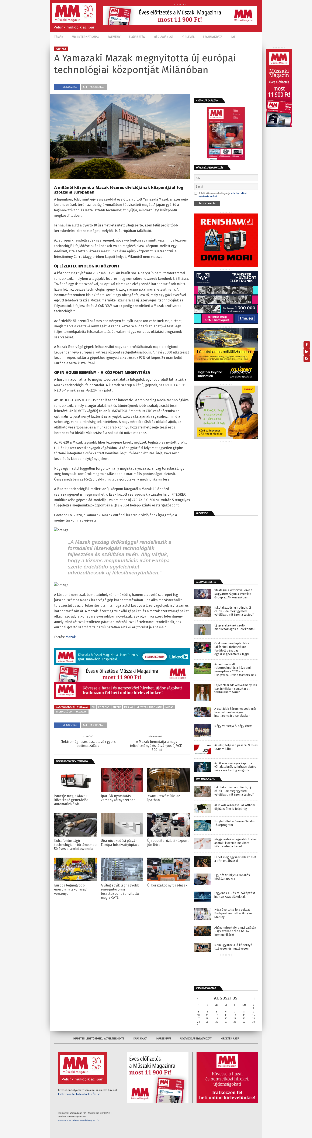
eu (93, 707)
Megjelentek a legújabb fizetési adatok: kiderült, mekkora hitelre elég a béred (235, 843)
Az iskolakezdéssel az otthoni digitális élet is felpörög (234, 807)
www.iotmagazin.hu (89, 1120)
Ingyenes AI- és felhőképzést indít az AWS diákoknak (234, 895)
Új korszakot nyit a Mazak (167, 885)
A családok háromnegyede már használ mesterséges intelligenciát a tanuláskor (235, 712)
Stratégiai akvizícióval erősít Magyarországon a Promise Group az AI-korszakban (233, 594)
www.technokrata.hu (68, 1120)
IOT (233, 37)
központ (104, 707)
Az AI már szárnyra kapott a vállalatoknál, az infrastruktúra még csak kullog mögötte (235, 767)
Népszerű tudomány (149, 707)
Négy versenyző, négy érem (233, 726)
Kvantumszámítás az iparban (163, 798)
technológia (64, 711)
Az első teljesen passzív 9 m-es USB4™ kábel (236, 747)
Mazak (71, 637)
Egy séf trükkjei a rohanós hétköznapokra (232, 877)
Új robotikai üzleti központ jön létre (167, 843)
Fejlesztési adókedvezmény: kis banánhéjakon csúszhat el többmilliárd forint (235, 689)
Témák (58, 37)
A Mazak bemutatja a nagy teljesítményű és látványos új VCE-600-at (156, 746)
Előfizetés (137, 37)
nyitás (169, 707)
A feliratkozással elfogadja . (222, 195)
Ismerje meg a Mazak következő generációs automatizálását (71, 800)
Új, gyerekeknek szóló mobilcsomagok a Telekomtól (234, 627)
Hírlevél (187, 37)
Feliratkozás (207, 203)
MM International (85, 37)
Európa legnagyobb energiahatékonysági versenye (70, 889)
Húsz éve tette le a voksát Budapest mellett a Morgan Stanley (233, 913)
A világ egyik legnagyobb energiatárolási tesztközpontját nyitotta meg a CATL (120, 891)
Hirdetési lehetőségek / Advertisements (98, 1038)
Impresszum (163, 1038)
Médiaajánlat (163, 37)
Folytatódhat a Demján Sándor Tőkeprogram (234, 823)
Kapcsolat (140, 1038)
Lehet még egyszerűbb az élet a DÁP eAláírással (235, 859)
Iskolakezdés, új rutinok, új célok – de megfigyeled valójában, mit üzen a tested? (234, 611)
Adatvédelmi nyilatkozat (196, 1038)
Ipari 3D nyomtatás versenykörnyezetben (118, 798)
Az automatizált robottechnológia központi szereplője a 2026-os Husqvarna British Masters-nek (235, 670)
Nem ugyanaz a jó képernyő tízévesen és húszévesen (233, 946)
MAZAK (117, 707)
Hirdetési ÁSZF (230, 1038)
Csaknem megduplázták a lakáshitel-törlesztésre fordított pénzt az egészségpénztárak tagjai (231, 649)
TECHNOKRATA (212, 37)
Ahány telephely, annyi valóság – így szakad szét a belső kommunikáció (235, 931)
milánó (128, 707)
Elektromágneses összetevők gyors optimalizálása (88, 744)
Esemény (114, 37)
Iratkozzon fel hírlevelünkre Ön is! (79, 1094)
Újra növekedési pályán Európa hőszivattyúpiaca (120, 843)
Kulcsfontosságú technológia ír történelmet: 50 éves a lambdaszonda (75, 845)
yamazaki (81, 711)
